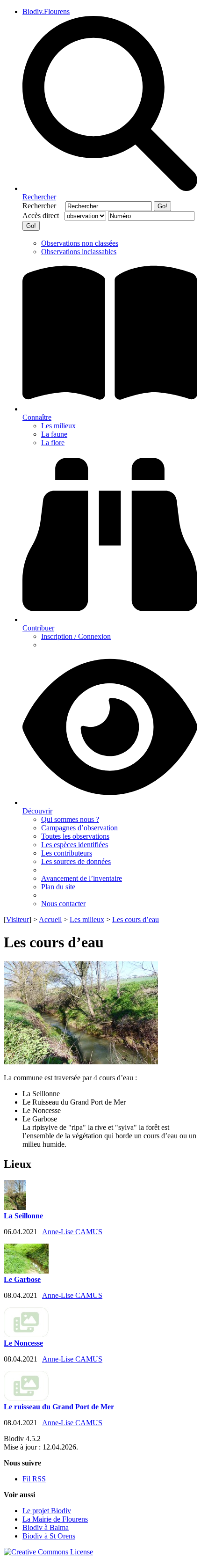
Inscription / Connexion (76, 636)
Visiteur (17, 919)
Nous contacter (63, 904)
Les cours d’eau (135, 919)
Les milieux (58, 426)
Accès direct (42, 216)
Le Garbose (22, 1279)
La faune (54, 434)
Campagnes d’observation (79, 828)
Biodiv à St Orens (48, 1536)
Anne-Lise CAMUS (72, 1232)
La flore (53, 443)
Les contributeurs (66, 853)
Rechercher (43, 206)
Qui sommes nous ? (70, 819)
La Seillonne (23, 1216)
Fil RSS (34, 1479)
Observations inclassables (78, 252)
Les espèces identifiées (74, 845)
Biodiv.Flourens (46, 11)
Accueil (50, 919)
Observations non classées (79, 243)
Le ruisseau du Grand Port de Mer (59, 1407)
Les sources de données (76, 861)
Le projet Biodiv (46, 1511)
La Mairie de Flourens (55, 1519)
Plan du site (58, 887)
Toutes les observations (75, 836)
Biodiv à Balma (45, 1527)
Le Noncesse (23, 1343)
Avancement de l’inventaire (81, 878)
